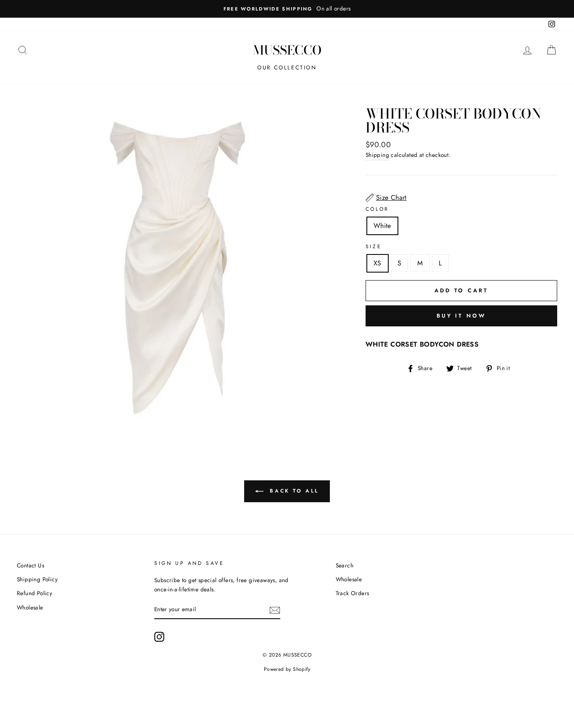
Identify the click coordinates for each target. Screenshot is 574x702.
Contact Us (30, 565)
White (382, 225)
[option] (287, 8)
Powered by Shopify (287, 669)
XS (378, 263)
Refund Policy (34, 593)
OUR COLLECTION (286, 68)
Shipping (377, 155)
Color (377, 209)
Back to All (293, 491)
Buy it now (461, 316)
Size (374, 246)
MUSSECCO (287, 50)
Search (344, 565)
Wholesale (30, 607)
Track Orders (352, 593)
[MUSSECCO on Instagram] (159, 637)
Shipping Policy (37, 579)
